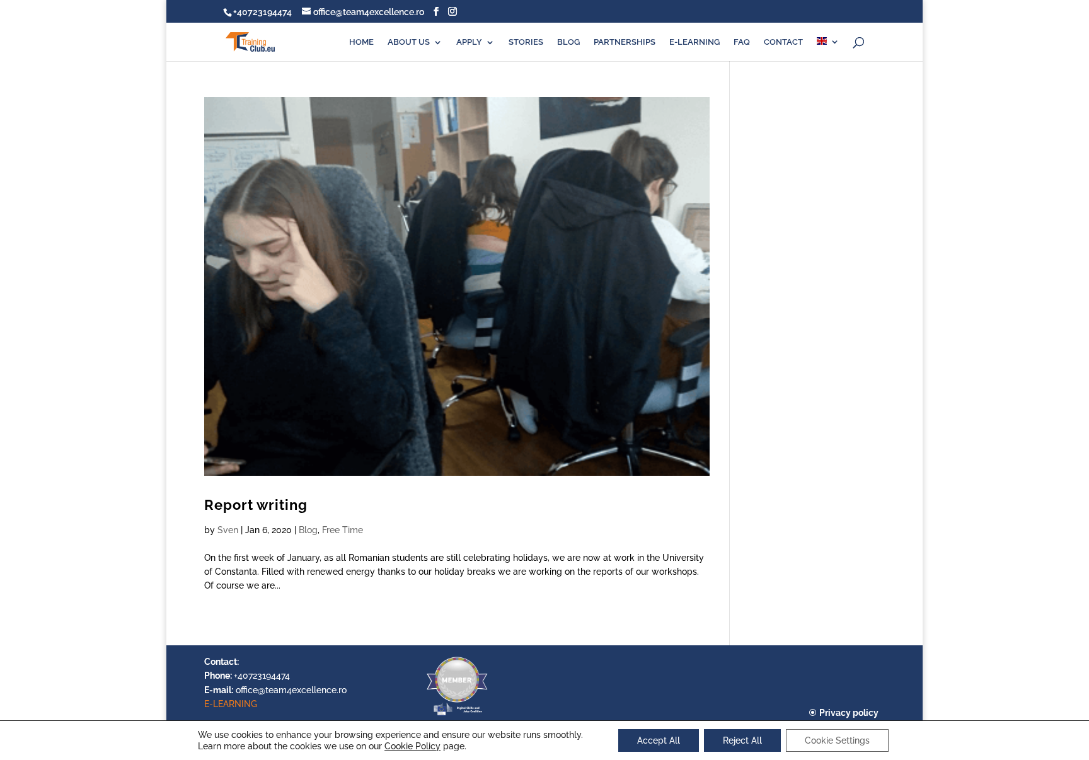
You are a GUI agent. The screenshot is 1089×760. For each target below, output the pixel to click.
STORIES (526, 42)
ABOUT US (409, 42)
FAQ (742, 42)
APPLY (469, 42)
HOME (361, 42)
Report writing (256, 505)
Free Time (342, 530)
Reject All (742, 740)
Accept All (658, 740)
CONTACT (783, 42)
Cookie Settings (837, 740)
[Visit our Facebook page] (436, 11)
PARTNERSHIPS (624, 42)
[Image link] (457, 715)
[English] (828, 49)
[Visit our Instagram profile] (452, 11)
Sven (227, 530)
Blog (308, 530)
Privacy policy (849, 713)
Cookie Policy (412, 746)
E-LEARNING (694, 42)
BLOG (568, 42)
